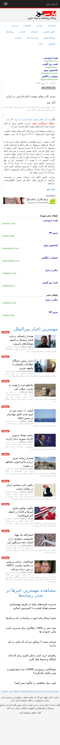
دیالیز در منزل (51, 270)
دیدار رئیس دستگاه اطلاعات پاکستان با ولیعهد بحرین (22, 364)
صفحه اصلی (53, 691)
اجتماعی (34, 31)
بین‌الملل (10, 31)
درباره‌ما (42, 691)
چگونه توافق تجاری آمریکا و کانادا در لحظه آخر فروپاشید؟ (20, 512)
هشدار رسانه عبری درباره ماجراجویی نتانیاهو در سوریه (19, 462)
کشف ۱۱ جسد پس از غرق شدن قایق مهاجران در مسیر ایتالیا (20, 414)
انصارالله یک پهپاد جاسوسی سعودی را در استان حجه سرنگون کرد (20, 538)
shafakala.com (9, 273)
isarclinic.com (51, 61)
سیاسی (39, 25)
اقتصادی (27, 25)
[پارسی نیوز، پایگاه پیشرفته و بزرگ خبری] (42, 15)
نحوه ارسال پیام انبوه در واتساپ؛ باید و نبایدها (31, 618)
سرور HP (53, 233)
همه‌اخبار (51, 25)
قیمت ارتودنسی (50, 58)
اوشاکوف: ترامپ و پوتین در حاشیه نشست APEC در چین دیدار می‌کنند (19, 565)
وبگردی (18, 38)
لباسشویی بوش (51, 70)
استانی (22, 31)
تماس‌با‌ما (32, 691)
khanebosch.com (49, 73)
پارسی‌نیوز (52, 3)
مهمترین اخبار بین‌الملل (36, 328)
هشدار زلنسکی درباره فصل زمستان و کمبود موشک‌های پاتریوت (21, 340)
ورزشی (14, 25)
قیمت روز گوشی (50, 64)
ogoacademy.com (49, 79)
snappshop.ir (51, 67)
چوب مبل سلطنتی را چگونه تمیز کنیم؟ (35, 682)
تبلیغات (23, 691)
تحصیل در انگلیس (50, 76)
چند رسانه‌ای (32, 38)
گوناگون (51, 44)
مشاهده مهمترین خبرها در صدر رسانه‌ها (31, 593)
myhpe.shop (8, 236)
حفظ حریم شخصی (9, 691)
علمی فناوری (49, 31)
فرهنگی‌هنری (49, 38)
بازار (41, 44)
